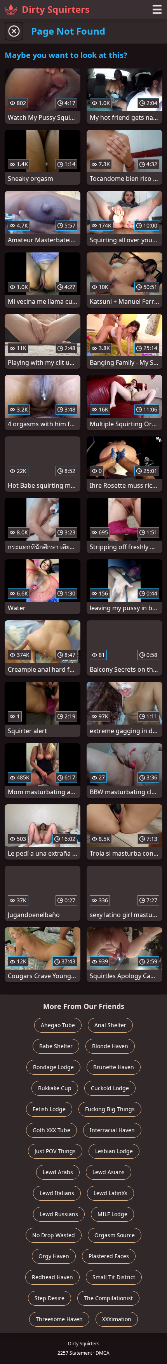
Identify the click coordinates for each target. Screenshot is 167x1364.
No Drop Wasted (53, 1235)
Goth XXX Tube (51, 1130)
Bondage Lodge (53, 1067)
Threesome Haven (59, 1319)
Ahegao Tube (58, 1025)
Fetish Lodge (49, 1109)
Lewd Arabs (58, 1172)
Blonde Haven (110, 1046)
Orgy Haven (53, 1256)
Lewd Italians (57, 1193)
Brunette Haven (113, 1067)
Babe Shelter (56, 1046)
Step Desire (49, 1298)
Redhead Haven (52, 1277)
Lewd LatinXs (110, 1193)
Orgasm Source (114, 1235)
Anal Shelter (110, 1025)
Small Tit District (113, 1277)
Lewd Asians (108, 1172)
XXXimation (116, 1319)
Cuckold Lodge (110, 1088)
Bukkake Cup (54, 1088)
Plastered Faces (109, 1256)
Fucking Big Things (110, 1109)
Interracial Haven (112, 1130)
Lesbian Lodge (114, 1151)
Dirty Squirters (56, 9)
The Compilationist (108, 1298)
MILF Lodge (112, 1214)
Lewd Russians (59, 1214)
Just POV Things (55, 1151)
